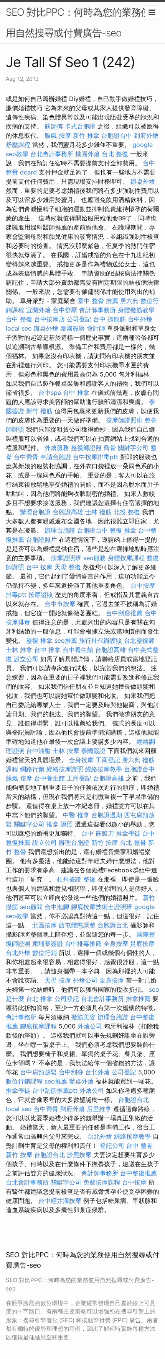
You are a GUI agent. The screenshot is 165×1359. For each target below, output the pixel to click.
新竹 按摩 (104, 842)
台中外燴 (140, 319)
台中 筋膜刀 (97, 833)
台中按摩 (134, 1182)
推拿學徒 (128, 833)
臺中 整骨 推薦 (98, 301)
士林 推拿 (19, 649)
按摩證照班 (66, 558)
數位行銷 (44, 953)
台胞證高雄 (68, 512)
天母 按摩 (58, 980)
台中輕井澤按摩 (59, 1200)
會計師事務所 (97, 310)
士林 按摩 (66, 750)
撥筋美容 (83, 1017)
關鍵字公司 (133, 447)
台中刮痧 (71, 1072)
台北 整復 (115, 154)
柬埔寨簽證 (47, 943)
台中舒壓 (65, 310)
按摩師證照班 (124, 420)
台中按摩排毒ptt (95, 457)
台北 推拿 (39, 998)
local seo (19, 328)
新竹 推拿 (86, 135)
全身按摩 (81, 760)
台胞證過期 (106, 815)
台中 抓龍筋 (109, 319)
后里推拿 (99, 1109)
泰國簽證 (72, 328)
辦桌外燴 (142, 181)
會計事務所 (21, 1017)
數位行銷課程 (24, 1081)
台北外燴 (18, 953)
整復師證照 (86, 447)
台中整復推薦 (138, 1173)
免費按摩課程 (101, 1182)
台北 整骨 (133, 842)
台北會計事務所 (51, 154)
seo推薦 (65, 640)
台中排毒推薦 (83, 943)
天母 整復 (67, 567)
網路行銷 (32, 769)
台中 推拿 (76, 392)
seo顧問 (31, 907)
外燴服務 (57, 447)
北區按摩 (44, 925)
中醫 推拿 (76, 815)
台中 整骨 (139, 1145)
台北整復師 (139, 640)
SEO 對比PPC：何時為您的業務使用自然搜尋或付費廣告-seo (78, 22)
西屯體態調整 (77, 925)
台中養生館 (78, 649)
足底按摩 (142, 943)
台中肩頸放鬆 (38, 1072)
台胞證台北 (112, 925)
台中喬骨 (26, 457)
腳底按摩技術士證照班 (101, 907)
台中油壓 (38, 750)
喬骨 (110, 447)
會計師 (96, 328)
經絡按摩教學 (103, 769)
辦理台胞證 (35, 512)
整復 (89, 879)
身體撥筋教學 (136, 310)
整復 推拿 (123, 530)
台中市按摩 (60, 604)
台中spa (49, 392)
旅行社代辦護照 (100, 640)
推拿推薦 (138, 998)
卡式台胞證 (80, 126)
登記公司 (112, 1145)
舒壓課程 (18, 144)
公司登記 (79, 319)
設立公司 (26, 659)
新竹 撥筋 (39, 411)
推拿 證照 (59, 824)
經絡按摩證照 (64, 769)
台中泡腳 (57, 907)
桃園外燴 (87, 154)
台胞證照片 (41, 539)
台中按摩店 (49, 319)
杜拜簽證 (69, 879)
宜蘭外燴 (38, 310)
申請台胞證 (55, 457)
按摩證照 (40, 594)
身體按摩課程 (126, 558)
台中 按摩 (39, 567)
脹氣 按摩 (58, 135)
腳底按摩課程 (38, 1026)
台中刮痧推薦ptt (55, 1090)
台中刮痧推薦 (124, 613)
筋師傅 (54, 126)
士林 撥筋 (98, 512)
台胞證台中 (116, 135)
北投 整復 (127, 512)
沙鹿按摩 (79, 1155)
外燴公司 (85, 980)
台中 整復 (19, 319)
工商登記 (108, 760)
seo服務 (94, 558)
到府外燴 (146, 135)
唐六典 (129, 301)
